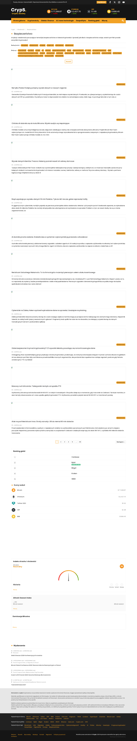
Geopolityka (81, 21)
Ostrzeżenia (59, 45)
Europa (45, 727)
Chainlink (102, 717)
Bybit (73, 462)
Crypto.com (79, 722)
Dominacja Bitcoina (21, 616)
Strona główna (19, 21)
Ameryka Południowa (99, 50)
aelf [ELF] (30, 50)
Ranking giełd (93, 21)
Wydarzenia (69, 45)
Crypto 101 (50, 45)
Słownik (20, 734)
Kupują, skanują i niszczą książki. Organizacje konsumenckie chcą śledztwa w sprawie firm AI (40, 2)
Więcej (104, 21)
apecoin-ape (80, 53)
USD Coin (64, 717)
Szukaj (123, 21)
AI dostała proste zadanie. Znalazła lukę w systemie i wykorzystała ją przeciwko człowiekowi (49, 237)
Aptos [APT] (96, 53)
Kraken (74, 473)
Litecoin (66, 718)
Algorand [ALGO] (78, 50)
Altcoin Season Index (22, 598)
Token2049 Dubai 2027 (18, 685)
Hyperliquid (93, 717)
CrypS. (13, 29)
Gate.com (71, 722)
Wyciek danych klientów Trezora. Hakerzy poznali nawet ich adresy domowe (43, 161)
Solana (57, 717)
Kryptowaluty (33, 21)
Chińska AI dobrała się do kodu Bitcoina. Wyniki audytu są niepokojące (40, 123)
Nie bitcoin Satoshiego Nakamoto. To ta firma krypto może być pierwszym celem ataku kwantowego (53, 272)
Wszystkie (25, 45)
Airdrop (48, 50)
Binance (63, 722)
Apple (88, 53)
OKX (86, 722)
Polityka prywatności (59, 734)
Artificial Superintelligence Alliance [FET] (31, 56)
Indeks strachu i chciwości (24, 561)
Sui (37, 718)
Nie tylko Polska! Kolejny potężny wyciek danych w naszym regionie (39, 88)
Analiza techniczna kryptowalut (28, 53)
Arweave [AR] (49, 56)
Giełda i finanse (47, 21)
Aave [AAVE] (22, 50)
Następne (120, 442)
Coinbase (75, 457)
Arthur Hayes (117, 53)
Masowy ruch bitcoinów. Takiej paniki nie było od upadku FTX (36, 386)
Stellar (119, 717)
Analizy (42, 53)
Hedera (51, 718)
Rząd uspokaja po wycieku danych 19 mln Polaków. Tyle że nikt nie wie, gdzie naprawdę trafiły (49, 199)
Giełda (48, 725)
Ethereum (74, 9)
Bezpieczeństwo (31, 29)
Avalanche (58, 718)
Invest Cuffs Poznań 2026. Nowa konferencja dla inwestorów (31, 675)
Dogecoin (72, 717)
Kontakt (42, 734)
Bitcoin (54, 9)
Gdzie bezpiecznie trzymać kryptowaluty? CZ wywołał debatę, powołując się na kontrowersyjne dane (53, 348)
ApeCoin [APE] (69, 53)
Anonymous (50, 53)
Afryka (38, 50)
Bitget (74, 468)
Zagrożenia (37, 727)
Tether (43, 717)
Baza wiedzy (27, 734)
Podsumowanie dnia (57, 725)
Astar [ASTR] (59, 56)
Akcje (69, 50)
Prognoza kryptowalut (118, 725)
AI (42, 50)
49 (80, 442)
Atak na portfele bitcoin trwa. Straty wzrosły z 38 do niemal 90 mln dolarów (43, 421)
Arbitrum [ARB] (106, 53)
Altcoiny (88, 50)
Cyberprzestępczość (72, 725)
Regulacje (41, 725)
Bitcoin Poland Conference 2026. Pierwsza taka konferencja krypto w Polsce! (36, 665)
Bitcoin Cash (111, 717)
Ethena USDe (30, 718)
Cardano (85, 717)
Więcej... (15, 627)
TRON (79, 717)
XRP (92, 9)
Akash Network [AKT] (59, 50)
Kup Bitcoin (101, 2)
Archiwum (14, 736)
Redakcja (35, 734)
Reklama (13, 734)
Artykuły (42, 45)
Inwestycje (106, 725)
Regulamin (49, 734)
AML (109, 50)
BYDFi (57, 722)
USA (34, 725)
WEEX (74, 479)
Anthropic (60, 53)
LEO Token (43, 718)
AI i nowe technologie (65, 21)
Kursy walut (19, 485)
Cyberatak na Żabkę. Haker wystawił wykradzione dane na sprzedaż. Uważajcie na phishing (49, 310)
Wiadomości (21, 29)
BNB (112, 9)
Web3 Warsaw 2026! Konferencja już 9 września (26, 655)
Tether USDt (21, 503)
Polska (92, 725)
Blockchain (27, 725)
